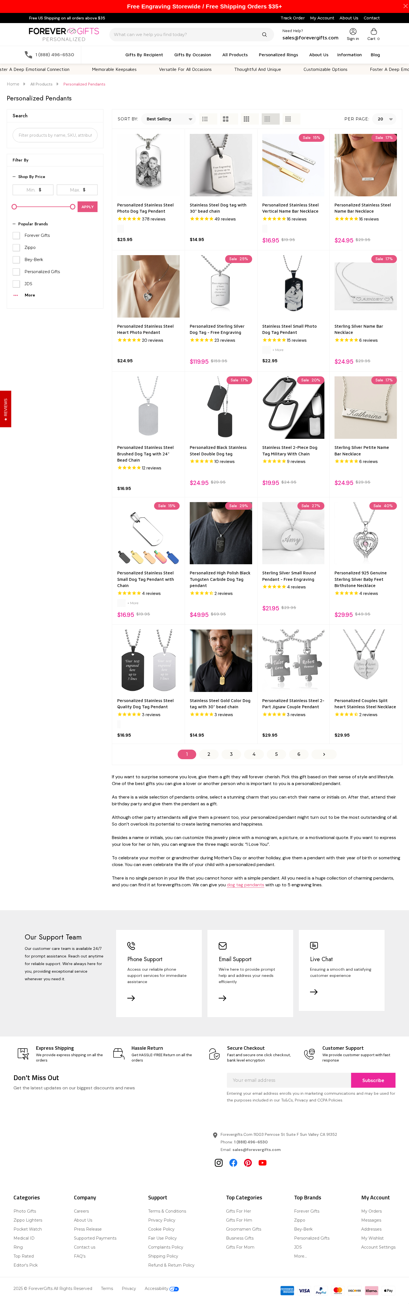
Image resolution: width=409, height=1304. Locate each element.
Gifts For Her (238, 1211)
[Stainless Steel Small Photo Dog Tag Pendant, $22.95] (293, 286)
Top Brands (307, 1197)
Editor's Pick (25, 1265)
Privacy (129, 1288)
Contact (372, 18)
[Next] (324, 754)
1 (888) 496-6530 (251, 1142)
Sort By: (128, 119)
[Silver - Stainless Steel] (118, 229)
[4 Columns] (271, 119)
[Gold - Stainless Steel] (121, 229)
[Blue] (269, 350)
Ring (18, 1247)
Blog (375, 54)
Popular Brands (33, 224)
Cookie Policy (161, 1229)
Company (85, 1197)
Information (349, 54)
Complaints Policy (165, 1247)
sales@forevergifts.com (256, 1149)
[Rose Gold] (266, 229)
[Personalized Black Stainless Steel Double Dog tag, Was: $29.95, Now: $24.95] (221, 407)
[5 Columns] (291, 119)
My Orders (371, 1211)
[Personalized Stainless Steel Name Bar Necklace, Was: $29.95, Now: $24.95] (366, 165)
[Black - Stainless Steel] (119, 229)
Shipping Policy (163, 1256)
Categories (26, 1197)
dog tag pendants (245, 885)
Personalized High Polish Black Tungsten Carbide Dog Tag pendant (220, 579)
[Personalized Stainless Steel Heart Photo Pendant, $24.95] (148, 286)
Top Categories (244, 1197)
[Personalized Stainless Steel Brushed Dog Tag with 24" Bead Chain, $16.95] (148, 407)
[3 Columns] (250, 119)
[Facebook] (233, 1162)
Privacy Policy (161, 1220)
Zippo (30, 247)
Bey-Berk (33, 259)
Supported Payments (95, 1238)
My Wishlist (372, 1238)
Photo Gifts (24, 1211)
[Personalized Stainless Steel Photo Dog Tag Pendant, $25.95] (148, 165)
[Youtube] (262, 1162)
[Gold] (264, 229)
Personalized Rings (278, 54)
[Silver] (263, 229)
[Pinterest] (248, 1162)
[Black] (264, 350)
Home (13, 84)
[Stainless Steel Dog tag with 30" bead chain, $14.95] (221, 165)
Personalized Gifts (42, 271)
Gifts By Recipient (144, 54)
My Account (322, 18)
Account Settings (378, 1247)
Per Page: (356, 119)
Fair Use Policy (162, 1238)
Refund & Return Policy (171, 1265)
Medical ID (24, 1238)
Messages (371, 1220)
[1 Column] (208, 119)
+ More (277, 350)
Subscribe (373, 1080)
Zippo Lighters (27, 1220)
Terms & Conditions (167, 1211)
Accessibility (157, 1288)
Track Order (293, 18)
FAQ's (79, 1256)
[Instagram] (218, 1162)
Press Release (88, 1229)
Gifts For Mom (240, 1247)
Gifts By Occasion (192, 54)
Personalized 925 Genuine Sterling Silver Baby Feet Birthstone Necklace (361, 579)
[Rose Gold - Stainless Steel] (123, 229)
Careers (81, 1211)
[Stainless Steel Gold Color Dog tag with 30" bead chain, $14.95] (221, 660)
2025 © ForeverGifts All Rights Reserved (52, 1288)
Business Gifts (240, 1238)
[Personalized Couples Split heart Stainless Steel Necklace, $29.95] (366, 660)
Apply (88, 206)
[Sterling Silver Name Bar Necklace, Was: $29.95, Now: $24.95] (366, 286)
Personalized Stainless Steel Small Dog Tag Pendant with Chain (145, 579)
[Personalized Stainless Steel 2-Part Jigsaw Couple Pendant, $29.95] (293, 660)
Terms (107, 1288)
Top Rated (23, 1256)
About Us (349, 18)
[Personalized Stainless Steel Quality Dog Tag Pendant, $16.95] (148, 660)
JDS (28, 283)
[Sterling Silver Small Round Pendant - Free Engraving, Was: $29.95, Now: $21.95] (293, 533)
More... (300, 1256)
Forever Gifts (37, 235)
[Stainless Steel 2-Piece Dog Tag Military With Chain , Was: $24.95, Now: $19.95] (293, 407)
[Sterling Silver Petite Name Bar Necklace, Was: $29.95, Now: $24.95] (366, 407)
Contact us (84, 1247)
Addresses (371, 1229)
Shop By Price (31, 176)
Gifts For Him (239, 1220)
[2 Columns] (229, 119)
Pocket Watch (27, 1229)
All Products (235, 54)
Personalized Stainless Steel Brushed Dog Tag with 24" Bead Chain (145, 453)
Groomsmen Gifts (243, 1229)
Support (157, 1197)
